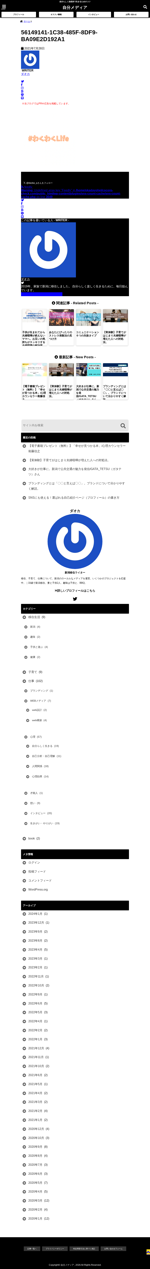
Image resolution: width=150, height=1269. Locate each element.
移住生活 (34, 617)
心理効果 (37, 776)
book (31, 838)
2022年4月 (35, 1021)
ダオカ (25, 74)
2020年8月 (35, 1155)
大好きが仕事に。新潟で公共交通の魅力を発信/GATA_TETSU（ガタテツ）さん (74, 471)
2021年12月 (36, 1048)
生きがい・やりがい (41, 823)
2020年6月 (35, 1173)
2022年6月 (35, 1003)
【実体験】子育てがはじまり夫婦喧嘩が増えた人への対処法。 (69, 460)
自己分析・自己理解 (43, 756)
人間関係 (37, 766)
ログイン (34, 862)
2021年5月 (35, 1084)
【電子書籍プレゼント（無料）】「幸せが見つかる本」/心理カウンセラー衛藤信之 (77, 448)
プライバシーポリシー (55, 1249)
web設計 (37, 709)
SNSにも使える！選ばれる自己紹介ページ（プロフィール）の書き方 (73, 497)
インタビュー (93, 14)
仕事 (31, 681)
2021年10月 (36, 1066)
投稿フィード (37, 871)
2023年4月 (35, 949)
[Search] (123, 426)
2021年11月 (36, 1057)
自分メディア (75, 7)
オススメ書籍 (56, 14)
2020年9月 (35, 1146)
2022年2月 (35, 1030)
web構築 (37, 720)
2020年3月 (35, 1200)
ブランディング (39, 690)
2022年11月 (36, 976)
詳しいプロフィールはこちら (43, 294)
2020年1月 (35, 1218)
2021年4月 (35, 1093)
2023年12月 (36, 922)
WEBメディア (38, 700)
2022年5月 (35, 1012)
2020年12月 (36, 1128)
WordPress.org (38, 889)
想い (32, 803)
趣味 (32, 636)
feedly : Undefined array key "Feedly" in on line (71, 191)
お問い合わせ (131, 14)
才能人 (34, 792)
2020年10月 (36, 1137)
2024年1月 (35, 913)
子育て (32, 672)
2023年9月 (35, 931)
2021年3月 (35, 1101)
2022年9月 (35, 994)
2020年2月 (35, 1209)
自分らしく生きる (42, 745)
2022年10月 (36, 985)
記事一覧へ (32, 1249)
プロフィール (18, 14)
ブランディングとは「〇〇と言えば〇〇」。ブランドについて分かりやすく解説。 (76, 486)
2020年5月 (35, 1182)
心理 (32, 736)
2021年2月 (35, 1110)
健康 (32, 657)
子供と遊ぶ (36, 646)
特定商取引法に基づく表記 (84, 1249)
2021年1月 (35, 1119)
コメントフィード (40, 880)
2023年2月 (35, 967)
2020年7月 (35, 1164)
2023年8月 (35, 940)
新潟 (32, 626)
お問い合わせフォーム (113, 1249)
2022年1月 (35, 1039)
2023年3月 (35, 958)
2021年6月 (35, 1075)
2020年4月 (35, 1191)
